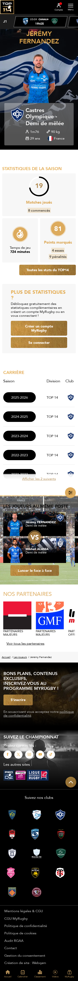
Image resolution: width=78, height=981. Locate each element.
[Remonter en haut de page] (70, 782)
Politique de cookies (20, 933)
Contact (10, 947)
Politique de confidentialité (25, 925)
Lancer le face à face (35, 570)
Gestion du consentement (24, 955)
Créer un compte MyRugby (39, 328)
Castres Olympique (40, 113)
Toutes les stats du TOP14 (47, 270)
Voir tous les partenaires (25, 643)
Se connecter (39, 342)
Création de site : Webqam (25, 963)
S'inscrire (18, 700)
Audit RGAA (13, 940)
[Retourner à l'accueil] (7, 15)
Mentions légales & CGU (23, 910)
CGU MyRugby (16, 918)
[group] (40, 21)
